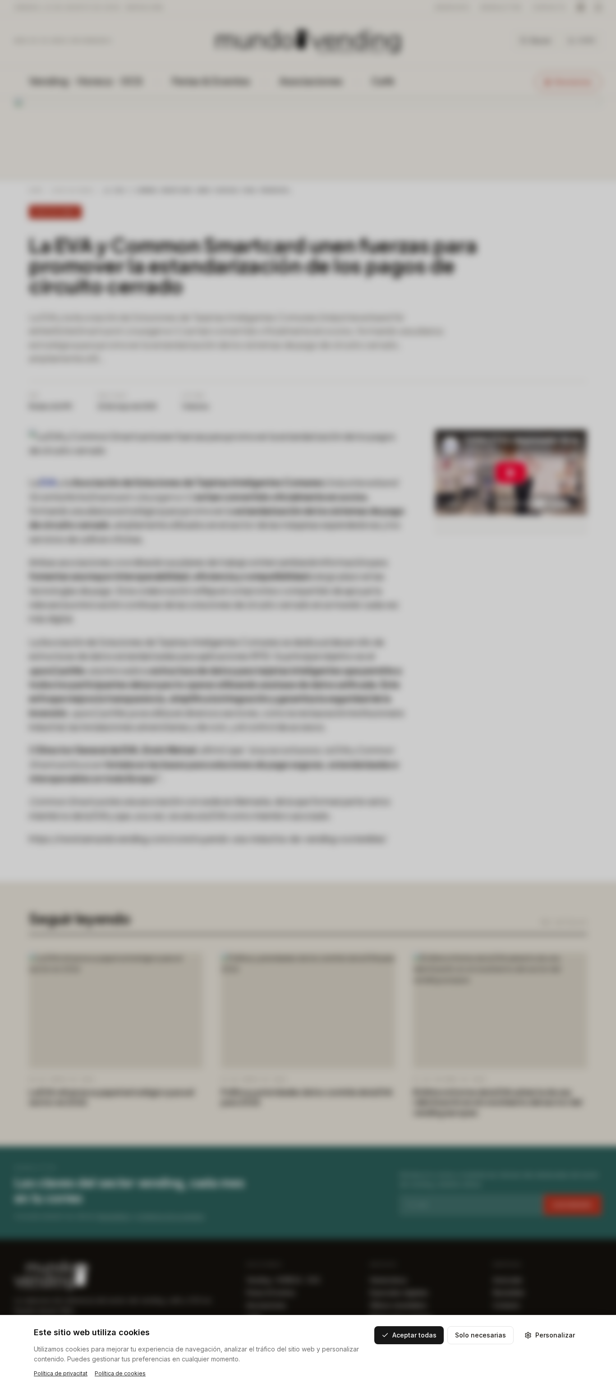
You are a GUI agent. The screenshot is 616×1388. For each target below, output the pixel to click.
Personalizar (555, 1335)
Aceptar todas (414, 1335)
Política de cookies (120, 1373)
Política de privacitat (60, 1373)
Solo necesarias (480, 1335)
